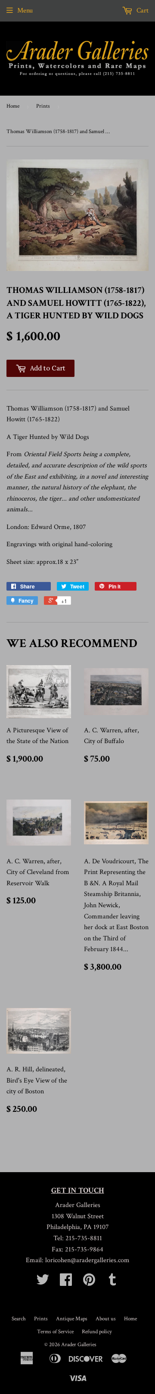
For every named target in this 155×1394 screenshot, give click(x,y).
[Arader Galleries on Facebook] (65, 1282)
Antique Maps (71, 1318)
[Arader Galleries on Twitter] (42, 1282)
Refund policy (97, 1331)
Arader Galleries (78, 1344)
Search (19, 1318)
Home (12, 106)
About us (106, 1318)
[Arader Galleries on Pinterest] (89, 1282)
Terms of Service (55, 1331)
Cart (142, 10)
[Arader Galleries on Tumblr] (112, 1282)
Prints (43, 106)
